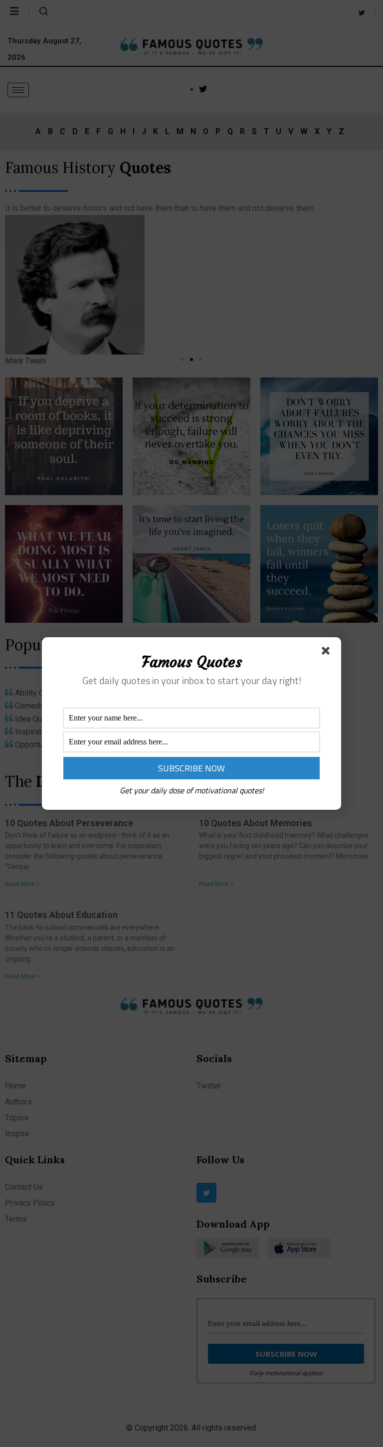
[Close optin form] (328, 653)
